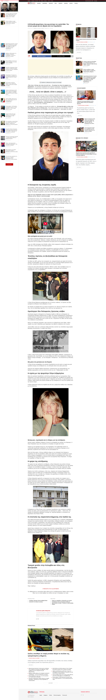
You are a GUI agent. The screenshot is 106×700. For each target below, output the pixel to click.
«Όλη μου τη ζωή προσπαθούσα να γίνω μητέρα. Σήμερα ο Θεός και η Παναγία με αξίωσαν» (85, 102)
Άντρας (70, 3)
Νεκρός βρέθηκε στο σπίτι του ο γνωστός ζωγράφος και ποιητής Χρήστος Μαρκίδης (11, 61)
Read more (79, 52)
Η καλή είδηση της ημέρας (83, 98)
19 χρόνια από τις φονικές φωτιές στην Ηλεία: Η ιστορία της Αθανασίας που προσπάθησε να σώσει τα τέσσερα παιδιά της (86, 154)
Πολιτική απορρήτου (57, 695)
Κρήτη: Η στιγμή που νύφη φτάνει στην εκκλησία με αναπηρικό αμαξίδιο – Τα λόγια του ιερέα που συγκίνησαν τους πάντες (89, 121)
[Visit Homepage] (31, 3)
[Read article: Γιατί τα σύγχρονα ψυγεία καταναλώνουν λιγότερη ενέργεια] (86, 32)
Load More (9, 164)
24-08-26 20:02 (92, 105)
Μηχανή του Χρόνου (37, 28)
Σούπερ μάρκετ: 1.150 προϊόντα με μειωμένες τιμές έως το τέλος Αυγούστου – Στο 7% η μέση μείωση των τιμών (63, 678)
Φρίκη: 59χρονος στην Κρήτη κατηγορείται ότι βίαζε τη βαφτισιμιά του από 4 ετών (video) (12, 150)
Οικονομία (44, 3)
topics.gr (32, 696)
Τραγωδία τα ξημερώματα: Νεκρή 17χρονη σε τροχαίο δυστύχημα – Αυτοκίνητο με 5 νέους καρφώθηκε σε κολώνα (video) (39, 679)
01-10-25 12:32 (30, 28)
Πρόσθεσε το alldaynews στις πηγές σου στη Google (51, 82)
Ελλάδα (42, 28)
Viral (55, 3)
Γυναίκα (76, 3)
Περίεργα (60, 3)
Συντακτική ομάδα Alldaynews (43, 610)
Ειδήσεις (39, 3)
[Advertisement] (9, 34)
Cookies (50, 695)
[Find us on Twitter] (83, 695)
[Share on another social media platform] (72, 56)
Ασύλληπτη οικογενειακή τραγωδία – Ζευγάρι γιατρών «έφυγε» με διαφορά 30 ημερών (12, 137)
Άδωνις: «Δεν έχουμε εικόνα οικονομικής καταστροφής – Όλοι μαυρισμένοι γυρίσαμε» (11, 144)
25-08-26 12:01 (43, 658)
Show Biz (51, 3)
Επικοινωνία (64, 695)
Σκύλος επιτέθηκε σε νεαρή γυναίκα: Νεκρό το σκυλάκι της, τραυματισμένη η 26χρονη (11, 22)
